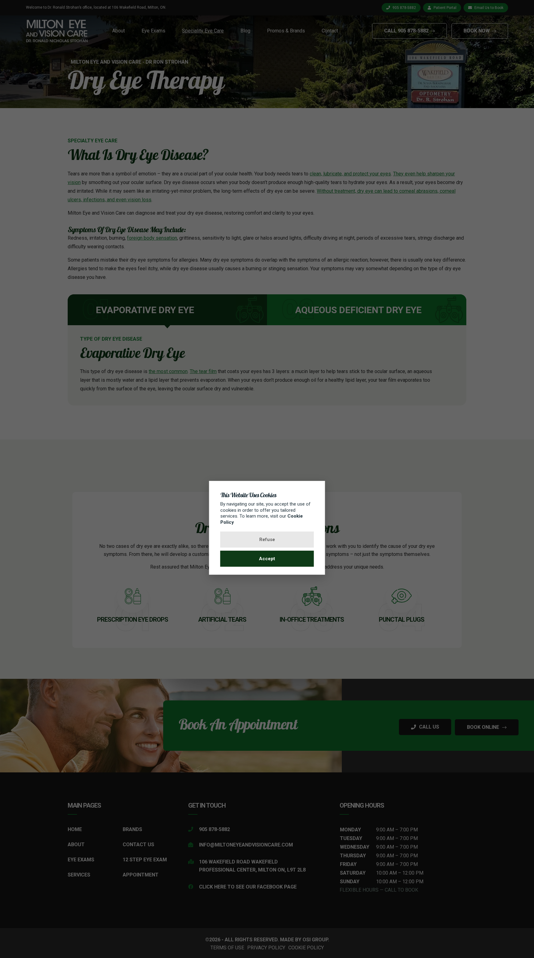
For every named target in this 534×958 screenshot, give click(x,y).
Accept (267, 558)
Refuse (267, 539)
